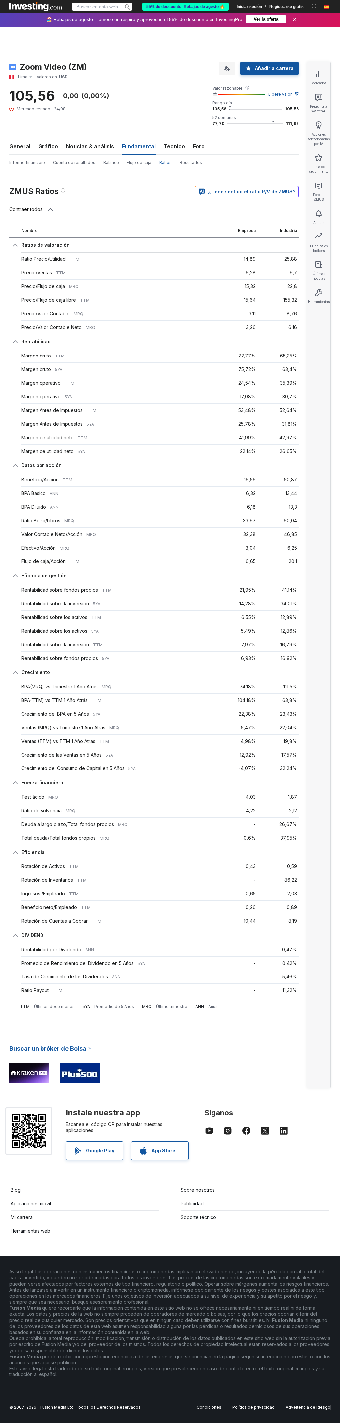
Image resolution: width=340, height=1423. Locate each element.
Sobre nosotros (198, 1190)
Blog (16, 1190)
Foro (199, 146)
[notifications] (314, 6)
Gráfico (48, 146)
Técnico (174, 146)
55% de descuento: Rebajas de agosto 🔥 (185, 6)
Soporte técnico (198, 1217)
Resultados (191, 162)
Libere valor (280, 94)
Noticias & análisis (90, 146)
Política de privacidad (253, 1407)
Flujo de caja (139, 162)
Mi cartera (22, 1217)
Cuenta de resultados (74, 162)
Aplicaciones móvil (31, 1203)
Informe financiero (27, 162)
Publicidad (192, 1203)
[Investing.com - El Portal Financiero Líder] (35, 6)
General (19, 146)
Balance (111, 162)
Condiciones (209, 1407)
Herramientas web (30, 1231)
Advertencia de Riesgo (308, 1407)
